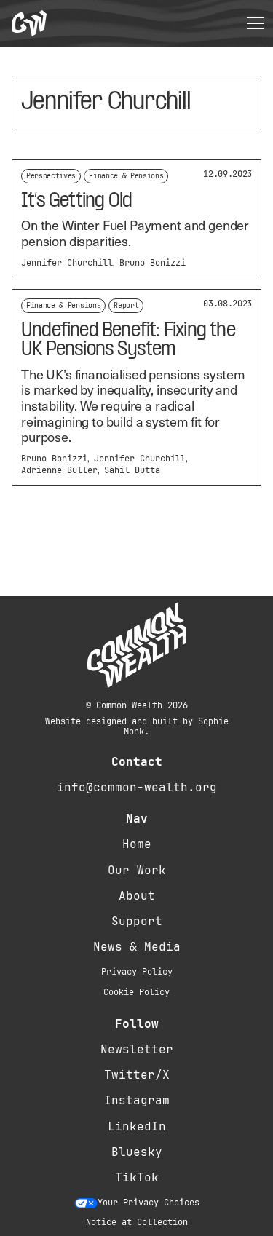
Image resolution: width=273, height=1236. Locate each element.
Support (136, 921)
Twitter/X (137, 1075)
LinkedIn (137, 1126)
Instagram (137, 1100)
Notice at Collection (137, 1222)
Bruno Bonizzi (152, 263)
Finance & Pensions (126, 176)
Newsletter (136, 1049)
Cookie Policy (136, 992)
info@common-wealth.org (137, 787)
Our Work (137, 870)
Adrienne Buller (59, 470)
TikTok (137, 1177)
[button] (255, 23)
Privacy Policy (137, 972)
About (137, 896)
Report (126, 305)
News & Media (137, 947)
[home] (29, 23)
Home (136, 844)
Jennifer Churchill (67, 263)
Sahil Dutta (132, 470)
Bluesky (136, 1152)
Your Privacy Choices (148, 1202)
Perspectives (51, 176)
